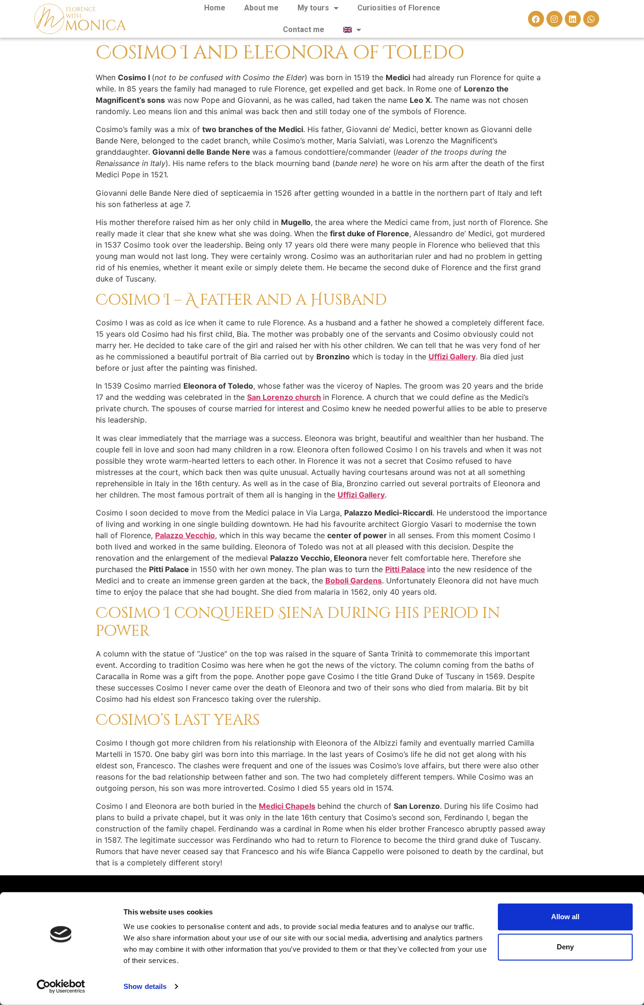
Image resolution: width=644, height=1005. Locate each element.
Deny (565, 947)
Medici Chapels (287, 806)
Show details (145, 986)
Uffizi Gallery (452, 356)
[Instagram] (554, 19)
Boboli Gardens (353, 580)
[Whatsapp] (591, 19)
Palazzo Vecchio (185, 535)
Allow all (565, 917)
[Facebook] (536, 19)
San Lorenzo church (284, 397)
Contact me (303, 29)
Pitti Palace (405, 569)
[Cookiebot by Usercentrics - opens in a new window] (61, 987)
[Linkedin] (573, 19)
